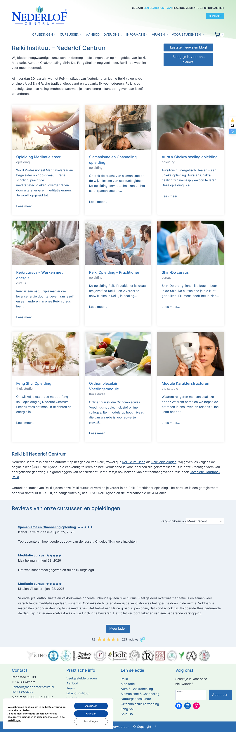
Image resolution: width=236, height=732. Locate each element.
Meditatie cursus (31, 555)
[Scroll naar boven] (228, 728)
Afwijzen (91, 713)
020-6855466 (22, 692)
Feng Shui (128, 709)
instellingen (14, 720)
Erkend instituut (78, 693)
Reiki (124, 679)
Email (179, 691)
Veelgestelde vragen (81, 678)
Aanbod (93, 34)
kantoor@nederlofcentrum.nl (33, 687)
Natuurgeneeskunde (136, 699)
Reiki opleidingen (163, 462)
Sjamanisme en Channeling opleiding (47, 527)
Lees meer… (25, 206)
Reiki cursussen (133, 462)
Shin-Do (127, 714)
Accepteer (91, 706)
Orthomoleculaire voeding (140, 704)
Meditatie (128, 684)
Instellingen (91, 721)
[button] (137, 34)
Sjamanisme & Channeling (140, 694)
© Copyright (142, 726)
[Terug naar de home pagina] (39, 15)
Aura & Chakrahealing (137, 689)
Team (70, 688)
